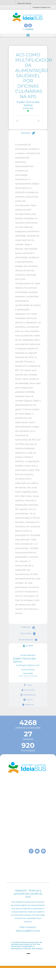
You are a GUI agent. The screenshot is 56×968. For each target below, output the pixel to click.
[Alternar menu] (28, 35)
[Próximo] (34, 121)
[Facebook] (43, 851)
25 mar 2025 (28, 108)
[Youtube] (37, 851)
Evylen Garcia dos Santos (28, 103)
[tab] (28, 133)
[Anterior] (21, 121)
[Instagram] (31, 851)
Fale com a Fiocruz (24, 3)
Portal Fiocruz (7, 2)
